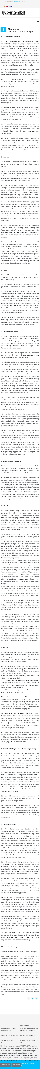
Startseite (17, 2)
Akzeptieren (5, 1065)
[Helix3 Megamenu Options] (38, 21)
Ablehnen (16, 1065)
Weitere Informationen (20, 1068)
